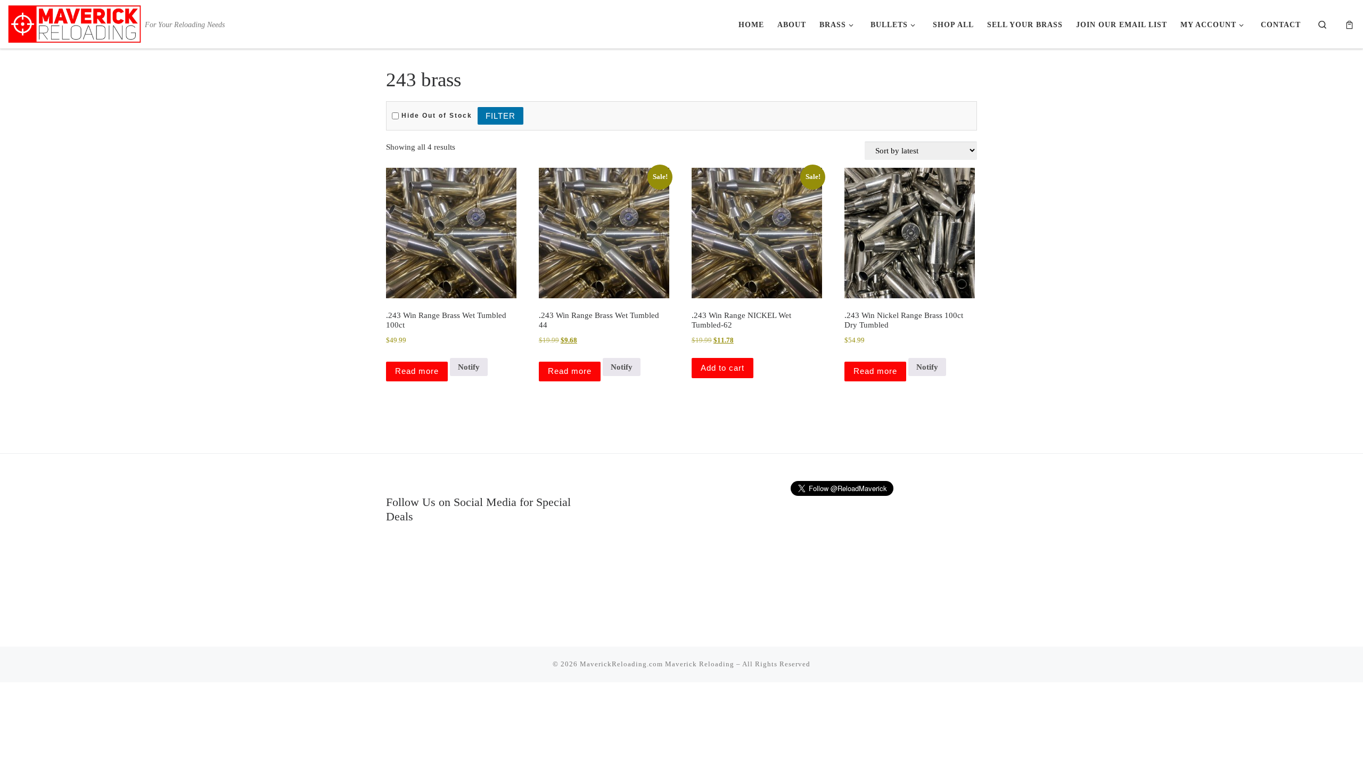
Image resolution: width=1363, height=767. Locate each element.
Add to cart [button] (722, 367)
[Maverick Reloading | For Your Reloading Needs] (74, 22)
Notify (469, 367)
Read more (417, 371)
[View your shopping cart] (1349, 24)
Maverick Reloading (699, 664)
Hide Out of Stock (435, 115)
